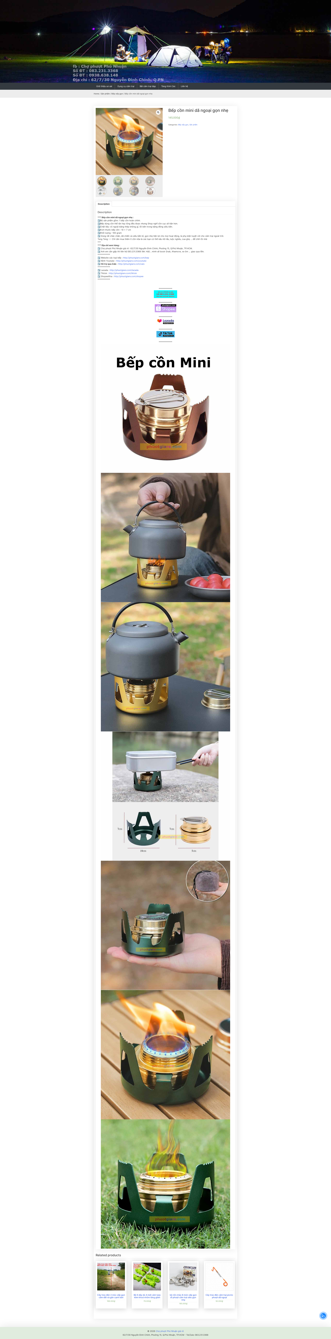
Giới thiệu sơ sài (104, 86)
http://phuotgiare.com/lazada (124, 270)
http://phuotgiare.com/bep (136, 257)
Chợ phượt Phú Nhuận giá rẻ (170, 1331)
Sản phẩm (105, 94)
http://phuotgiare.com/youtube (131, 260)
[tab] (104, 204)
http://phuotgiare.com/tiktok (123, 273)
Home (96, 94)
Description (104, 204)
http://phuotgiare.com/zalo (131, 264)
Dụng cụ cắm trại (126, 86)
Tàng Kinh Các (168, 86)
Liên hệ (184, 86)
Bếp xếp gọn (117, 94)
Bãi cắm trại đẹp (148, 86)
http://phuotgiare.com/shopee (128, 276)
